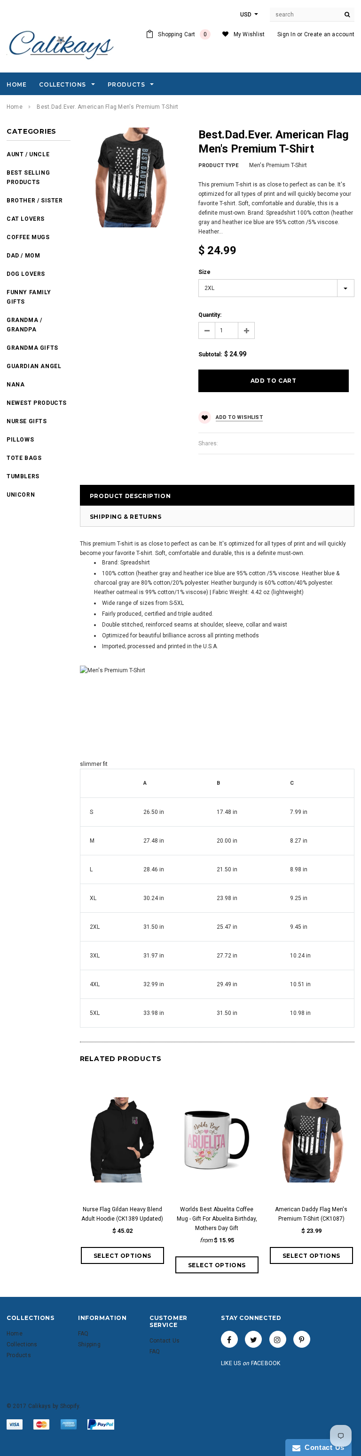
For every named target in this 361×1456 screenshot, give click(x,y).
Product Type (218, 165)
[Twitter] (253, 1339)
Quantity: (209, 315)
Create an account (329, 34)
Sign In (286, 34)
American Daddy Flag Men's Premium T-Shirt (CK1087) (311, 1214)
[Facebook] (229, 1339)
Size (204, 272)
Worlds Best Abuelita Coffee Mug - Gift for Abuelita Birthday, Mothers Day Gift (217, 1218)
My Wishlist (249, 34)
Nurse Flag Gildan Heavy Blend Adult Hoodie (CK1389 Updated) (122, 1214)
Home (15, 107)
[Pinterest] (301, 1339)
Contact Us (322, 1447)
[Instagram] (277, 1339)
